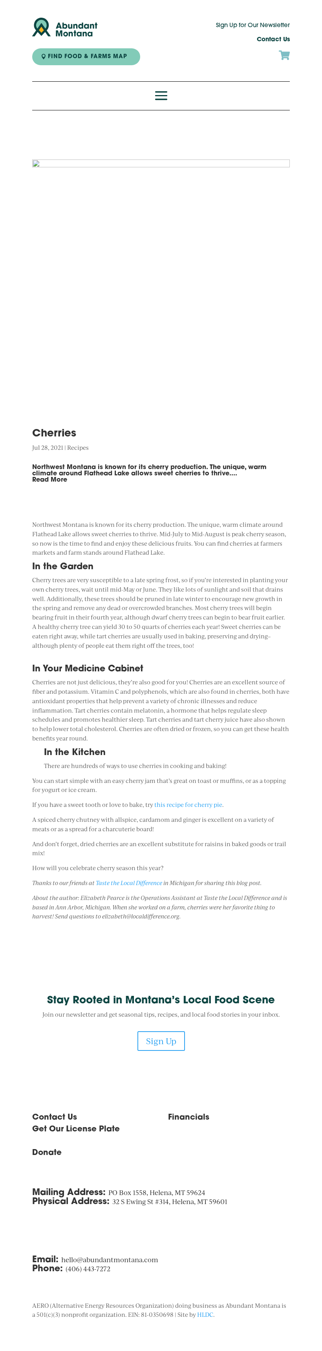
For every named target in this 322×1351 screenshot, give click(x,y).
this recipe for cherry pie (188, 804)
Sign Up (161, 1041)
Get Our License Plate (76, 1129)
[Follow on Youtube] (205, 1155)
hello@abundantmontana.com (109, 1260)
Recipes (78, 447)
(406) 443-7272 (88, 1269)
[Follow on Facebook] (190, 1155)
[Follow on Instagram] (174, 1155)
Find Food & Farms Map (87, 57)
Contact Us (273, 40)
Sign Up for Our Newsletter (253, 26)
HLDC (205, 1314)
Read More (49, 480)
